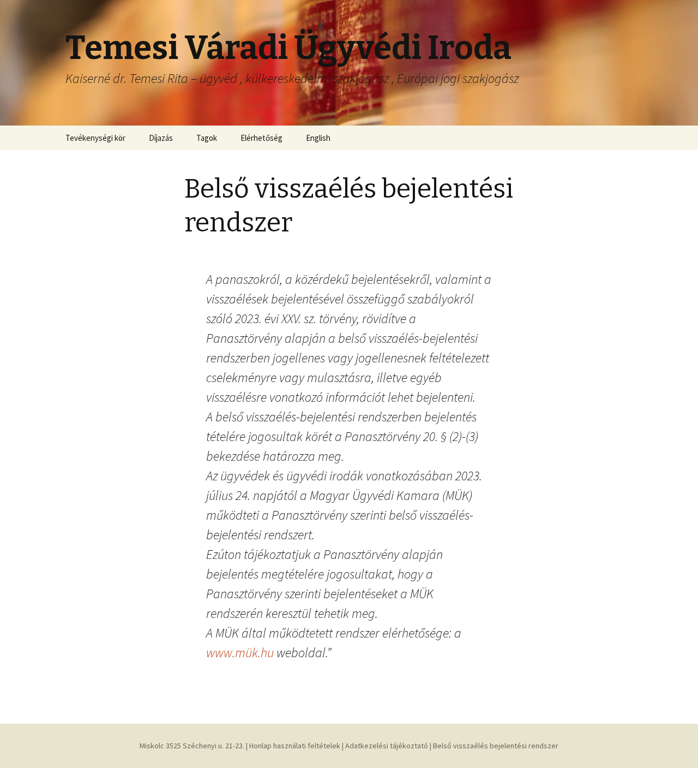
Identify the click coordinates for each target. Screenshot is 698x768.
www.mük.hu (240, 652)
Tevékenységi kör (95, 138)
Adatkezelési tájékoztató (386, 746)
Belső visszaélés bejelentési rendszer (495, 746)
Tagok (206, 138)
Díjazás (161, 138)
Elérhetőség (261, 138)
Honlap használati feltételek (294, 746)
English (318, 138)
